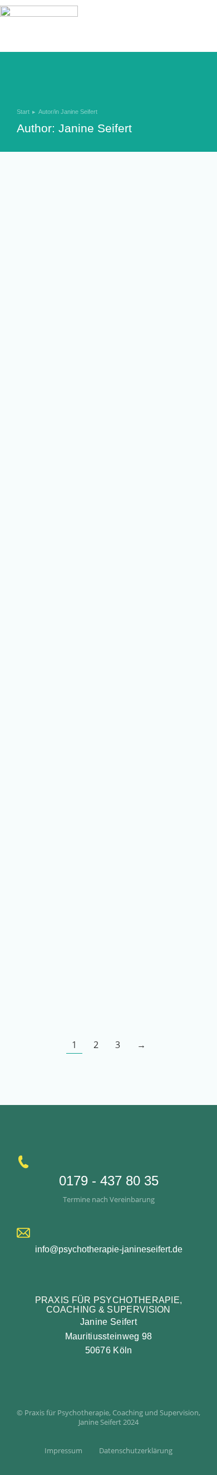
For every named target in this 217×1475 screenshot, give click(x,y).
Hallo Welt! (46, 223)
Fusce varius (51, 376)
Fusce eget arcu (60, 300)
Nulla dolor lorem (62, 529)
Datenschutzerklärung (135, 1450)
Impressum (63, 1450)
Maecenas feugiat (64, 452)
